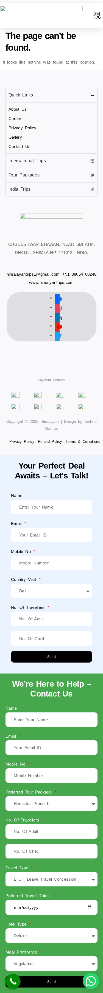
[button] (97, 15)
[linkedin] (57, 316)
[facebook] (57, 297)
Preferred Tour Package (29, 792)
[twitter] (57, 335)
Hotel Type (17, 924)
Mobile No (22, 551)
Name (16, 495)
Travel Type (17, 867)
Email (17, 523)
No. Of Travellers (29, 607)
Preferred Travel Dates (28, 895)
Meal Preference (22, 952)
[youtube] (57, 325)
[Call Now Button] (13, 981)
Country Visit (24, 579)
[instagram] (57, 307)
